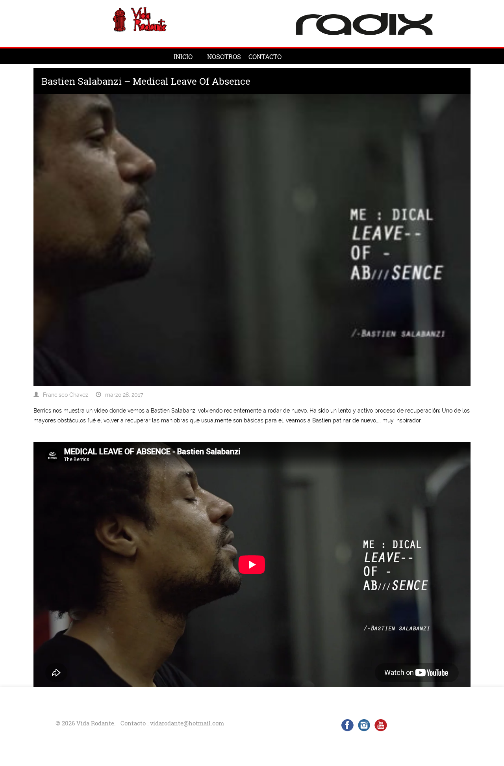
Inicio (183, 56)
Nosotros (224, 56)
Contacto (265, 56)
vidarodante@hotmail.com (187, 723)
